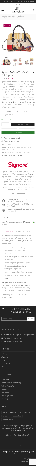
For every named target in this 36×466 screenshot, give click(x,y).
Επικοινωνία (6, 392)
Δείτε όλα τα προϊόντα (18, 193)
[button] (4, 39)
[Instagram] (19, 4)
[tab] (9, 231)
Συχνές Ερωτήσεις (8, 396)
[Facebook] (16, 4)
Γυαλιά (4, 360)
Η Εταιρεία (5, 379)
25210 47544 (17, 342)
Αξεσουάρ (5, 357)
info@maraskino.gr (15, 338)
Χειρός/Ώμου (21, 16)
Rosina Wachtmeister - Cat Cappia (18, 152)
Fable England (17, 416)
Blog (3, 367)
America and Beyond (9, 412)
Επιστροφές (6, 389)
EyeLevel (5, 416)
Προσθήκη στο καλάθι (23, 124)
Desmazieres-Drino (25, 412)
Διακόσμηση (6, 363)
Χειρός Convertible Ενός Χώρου (11, 18)
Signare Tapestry (8, 419)
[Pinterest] (16, 156)
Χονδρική (5, 399)
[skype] (21, 156)
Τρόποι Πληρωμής (8, 386)
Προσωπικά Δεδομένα (27, 461)
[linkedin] (19, 156)
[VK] (14, 156)
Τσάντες (13, 16)
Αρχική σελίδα (6, 16)
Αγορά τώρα (19, 132)
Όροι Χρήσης (27, 459)
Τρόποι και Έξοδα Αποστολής (12, 383)
